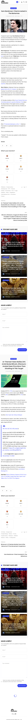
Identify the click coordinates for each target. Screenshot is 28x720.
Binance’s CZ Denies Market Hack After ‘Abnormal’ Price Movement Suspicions (13, 545)
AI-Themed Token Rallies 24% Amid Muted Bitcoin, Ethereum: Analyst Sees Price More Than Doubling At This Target (13, 204)
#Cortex (15, 429)
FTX (9, 188)
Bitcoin (10, 533)
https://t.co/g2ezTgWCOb (17, 448)
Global (3, 190)
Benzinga (8, 251)
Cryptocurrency (10, 187)
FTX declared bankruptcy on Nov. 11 (12, 124)
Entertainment (4, 188)
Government (8, 190)
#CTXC (5, 429)
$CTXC (10, 429)
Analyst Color (9, 531)
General (13, 188)
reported (3, 83)
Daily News (13, 8)
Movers (3, 537)
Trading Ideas (12, 537)
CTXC (11, 391)
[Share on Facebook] (2, 490)
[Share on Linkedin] (10, 490)
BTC (7, 394)
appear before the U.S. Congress (8, 89)
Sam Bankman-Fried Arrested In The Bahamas (15, 555)
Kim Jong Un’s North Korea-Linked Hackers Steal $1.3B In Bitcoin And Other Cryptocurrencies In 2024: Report (13, 245)
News (8, 192)
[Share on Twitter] (6, 490)
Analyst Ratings (5, 533)
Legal (16, 190)
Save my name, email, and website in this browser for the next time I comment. (13, 345)
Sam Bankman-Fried (6, 194)
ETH (22, 394)
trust (2, 56)
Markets (3, 192)
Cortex (15, 533)
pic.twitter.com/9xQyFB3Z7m (12, 450)
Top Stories (13, 194)
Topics (3, 196)
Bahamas (3, 187)
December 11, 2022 (8, 456)
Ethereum (11, 535)
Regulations (12, 192)
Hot (13, 190)
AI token (3, 531)
